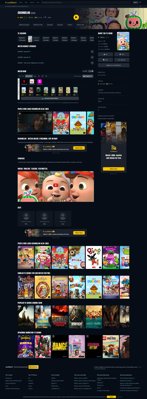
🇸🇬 (87, 76)
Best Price (29, 76)
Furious (30, 380)
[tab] (56, 51)
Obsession (8, 378)
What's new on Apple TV (81, 383)
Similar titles (80, 24)
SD (46, 76)
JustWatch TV (55, 388)
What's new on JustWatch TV (82, 388)
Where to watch (24, 24)
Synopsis (60, 24)
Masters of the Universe (12, 388)
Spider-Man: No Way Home (13, 380)
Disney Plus (54, 386)
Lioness (30, 388)
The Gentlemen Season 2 (127, 378)
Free (35, 76)
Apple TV (54, 383)
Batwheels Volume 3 (126, 380)
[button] (23, 39)
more (36, 131)
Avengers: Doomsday (103, 390)
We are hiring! (33, 367)
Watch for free (38, 24)
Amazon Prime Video (57, 380)
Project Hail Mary (10, 383)
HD (42, 76)
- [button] (24, 51)
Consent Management (100, 368)
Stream (18, 82)
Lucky (30, 386)
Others (18, 93)
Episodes (50, 24)
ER (29, 378)
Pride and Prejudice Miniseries (129, 390)
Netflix (53, 378)
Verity (99, 388)
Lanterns (31, 383)
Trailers (70, 24)
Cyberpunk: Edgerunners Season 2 (130, 388)
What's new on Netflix (80, 378)
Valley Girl (100, 382)
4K (39, 76)
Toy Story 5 (100, 385)
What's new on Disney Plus (82, 386)
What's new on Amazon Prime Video (85, 380)
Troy (6, 386)
